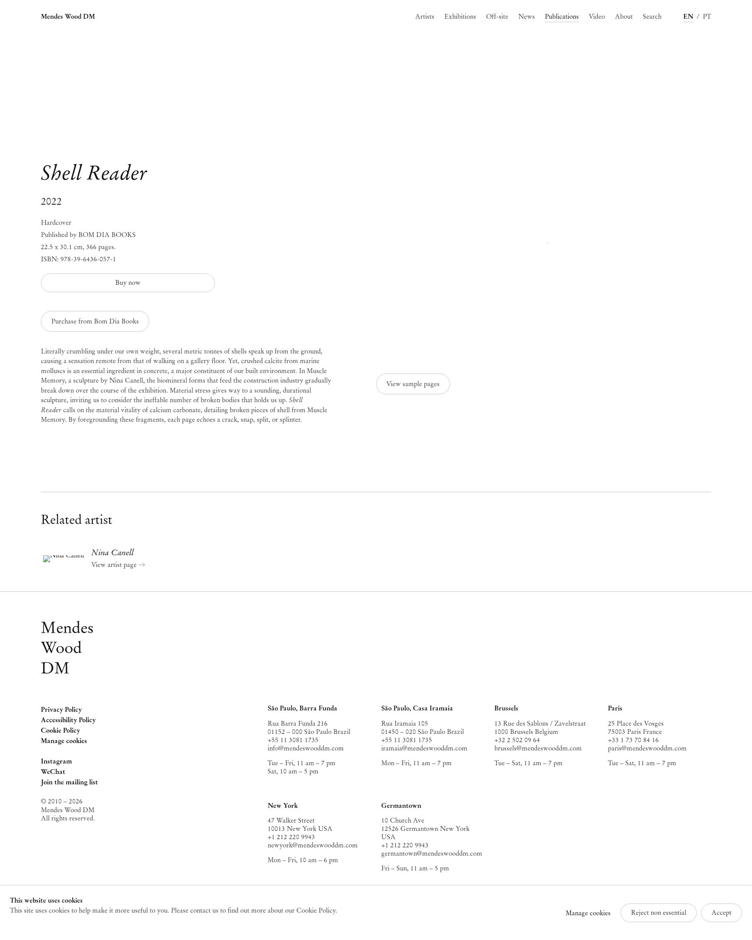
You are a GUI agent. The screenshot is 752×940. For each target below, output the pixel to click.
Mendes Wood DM (68, 16)
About (624, 16)
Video (597, 16)
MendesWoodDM (67, 648)
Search (652, 16)
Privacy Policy (61, 709)
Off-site (497, 16)
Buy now (128, 283)
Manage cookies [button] (64, 741)
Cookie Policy (60, 730)
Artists (424, 16)
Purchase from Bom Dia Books (95, 321)
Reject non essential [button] (658, 913)
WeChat (53, 772)
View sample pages (413, 384)
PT (707, 16)
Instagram (56, 762)
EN (688, 16)
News (526, 16)
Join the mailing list (69, 782)
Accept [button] (722, 913)
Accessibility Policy (68, 720)
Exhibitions (460, 16)
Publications (562, 16)
